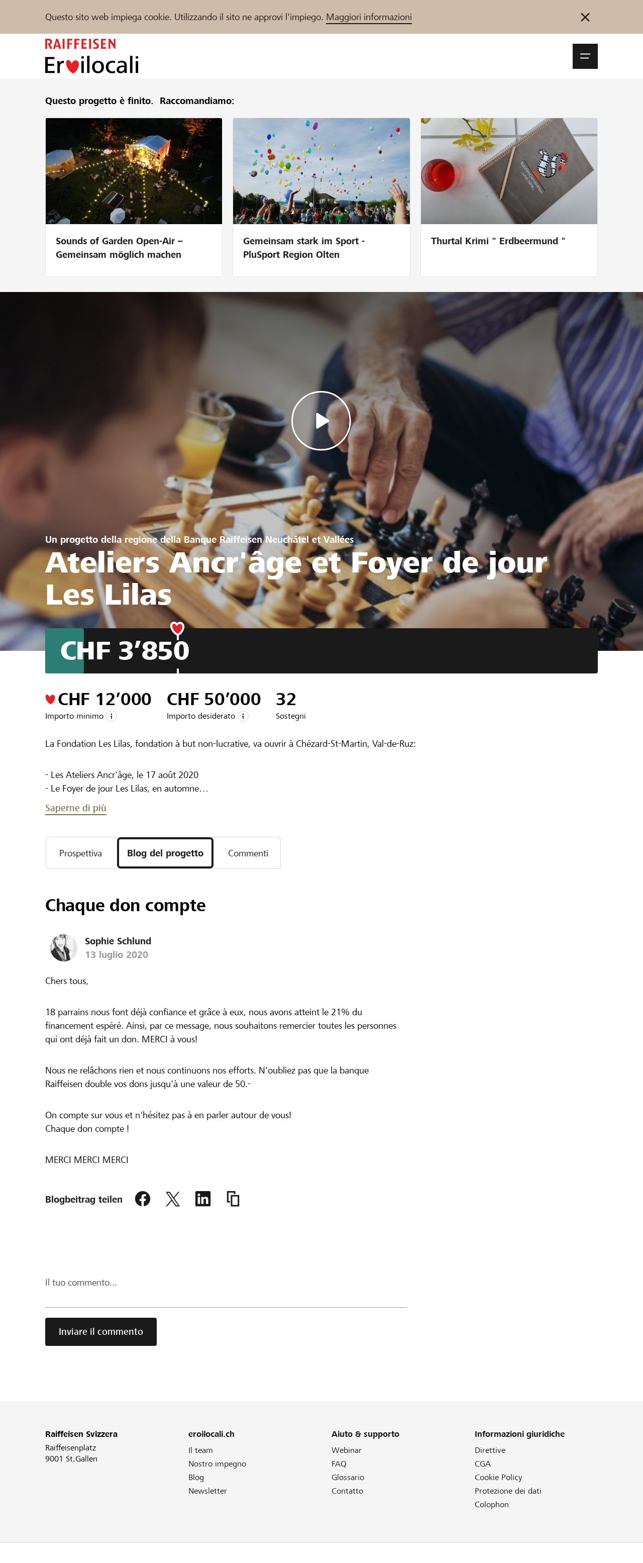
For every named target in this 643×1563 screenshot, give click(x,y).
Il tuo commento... (81, 1282)
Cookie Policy (498, 1477)
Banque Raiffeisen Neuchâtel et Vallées (269, 539)
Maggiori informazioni (369, 17)
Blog (196, 1477)
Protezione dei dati (508, 1491)
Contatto (347, 1491)
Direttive (490, 1450)
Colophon (492, 1504)
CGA (483, 1464)
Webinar (347, 1450)
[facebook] (143, 1199)
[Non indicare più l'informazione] (585, 17)
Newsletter (207, 1491)
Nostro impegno (217, 1464)
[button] (585, 56)
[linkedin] (203, 1199)
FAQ (339, 1464)
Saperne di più (75, 808)
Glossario (348, 1477)
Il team (200, 1450)
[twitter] (173, 1199)
